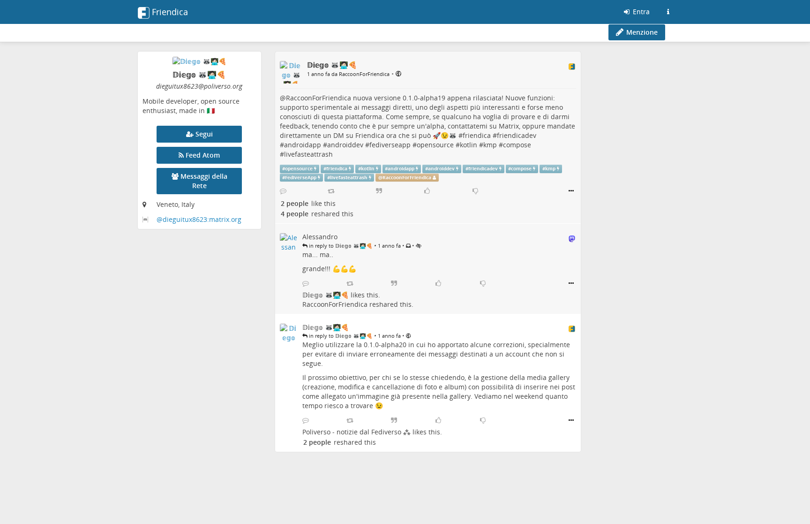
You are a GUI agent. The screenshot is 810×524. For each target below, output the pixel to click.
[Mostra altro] (571, 191)
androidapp (302, 144)
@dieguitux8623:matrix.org (199, 219)
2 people (294, 203)
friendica (477, 135)
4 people (294, 213)
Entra (640, 11)
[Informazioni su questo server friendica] (668, 11)
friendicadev (516, 135)
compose (517, 144)
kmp (490, 144)
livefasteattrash (308, 154)
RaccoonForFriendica (318, 97)
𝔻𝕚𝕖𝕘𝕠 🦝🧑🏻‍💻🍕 (325, 294)
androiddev (345, 144)
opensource (435, 144)
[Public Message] (398, 73)
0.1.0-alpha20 (385, 344)
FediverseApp (300, 178)
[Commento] (283, 191)
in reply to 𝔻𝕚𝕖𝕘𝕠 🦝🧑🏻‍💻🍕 (340, 245)
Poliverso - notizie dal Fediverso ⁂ (356, 431)
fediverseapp (390, 144)
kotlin (468, 144)
